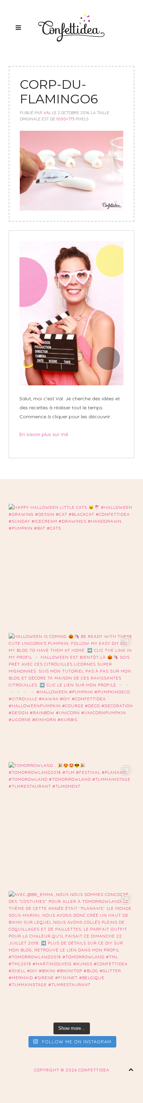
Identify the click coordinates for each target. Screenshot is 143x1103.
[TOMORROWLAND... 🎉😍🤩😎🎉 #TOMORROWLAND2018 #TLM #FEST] (71, 825)
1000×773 (65, 118)
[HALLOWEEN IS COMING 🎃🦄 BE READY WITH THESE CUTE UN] (71, 696)
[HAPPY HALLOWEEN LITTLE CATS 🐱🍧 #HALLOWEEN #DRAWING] (71, 567)
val (47, 112)
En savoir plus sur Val (43, 434)
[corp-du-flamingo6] (71, 170)
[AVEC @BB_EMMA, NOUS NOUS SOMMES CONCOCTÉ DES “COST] (71, 954)
